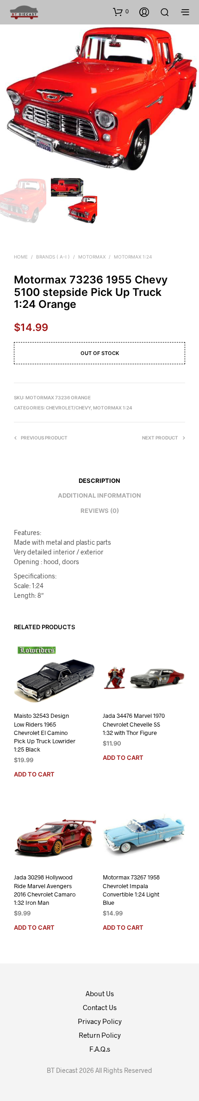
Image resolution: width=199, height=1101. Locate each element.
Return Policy (100, 1035)
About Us (100, 993)
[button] (121, 11)
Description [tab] (99, 480)
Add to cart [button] (34, 774)
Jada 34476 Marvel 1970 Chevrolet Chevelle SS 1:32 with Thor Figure (134, 724)
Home (21, 256)
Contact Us (100, 1007)
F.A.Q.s (99, 1049)
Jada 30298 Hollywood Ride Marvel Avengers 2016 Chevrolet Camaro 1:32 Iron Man (44, 890)
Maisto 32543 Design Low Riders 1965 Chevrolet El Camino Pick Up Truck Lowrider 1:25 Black (44, 732)
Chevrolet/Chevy (68, 407)
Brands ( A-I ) (53, 256)
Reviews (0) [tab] (100, 510)
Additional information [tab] (99, 495)
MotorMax (92, 256)
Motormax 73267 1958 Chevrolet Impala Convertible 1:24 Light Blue (131, 890)
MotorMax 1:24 (133, 256)
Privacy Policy (100, 1021)
